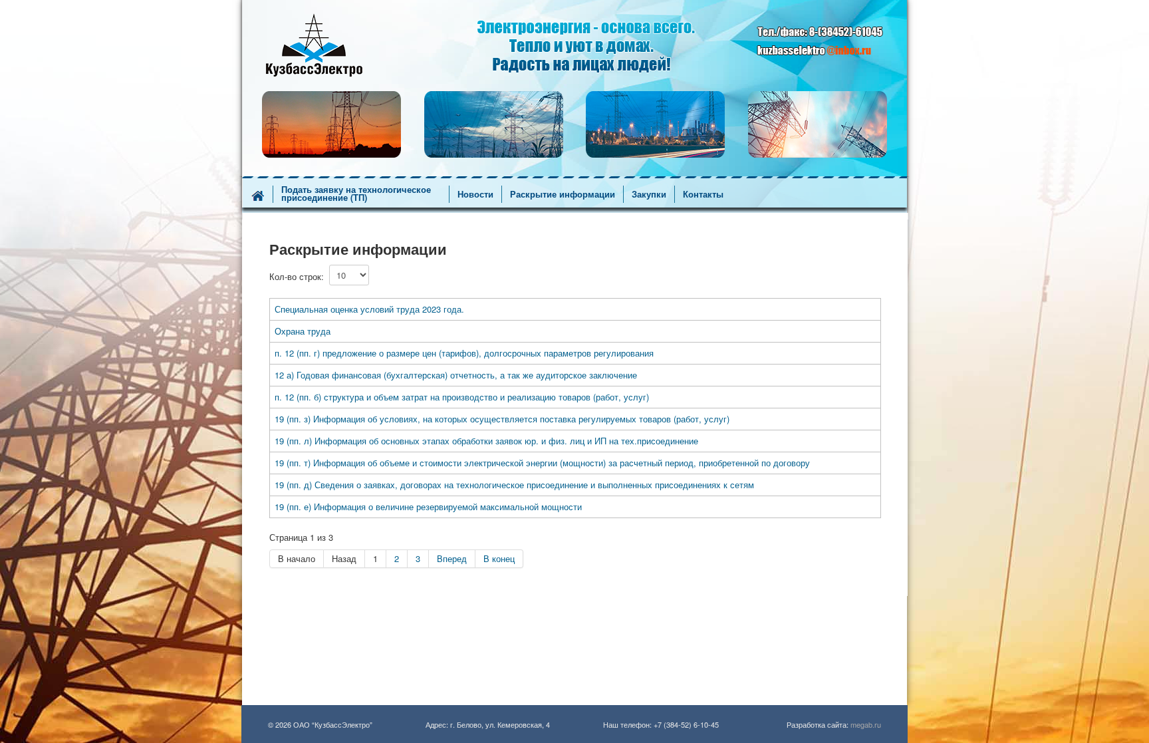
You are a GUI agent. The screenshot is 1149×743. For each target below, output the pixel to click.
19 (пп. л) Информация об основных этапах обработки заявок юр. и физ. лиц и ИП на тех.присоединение (486, 440)
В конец (499, 558)
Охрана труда (302, 331)
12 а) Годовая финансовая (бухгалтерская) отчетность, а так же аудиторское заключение (456, 375)
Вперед (452, 558)
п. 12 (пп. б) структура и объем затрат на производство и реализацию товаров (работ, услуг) (462, 396)
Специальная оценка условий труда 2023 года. (369, 309)
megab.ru (865, 724)
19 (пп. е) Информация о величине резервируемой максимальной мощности (428, 506)
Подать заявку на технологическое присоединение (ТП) (356, 194)
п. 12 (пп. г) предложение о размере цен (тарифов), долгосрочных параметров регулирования (464, 353)
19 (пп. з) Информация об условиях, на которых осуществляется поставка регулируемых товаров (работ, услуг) (502, 418)
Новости (475, 194)
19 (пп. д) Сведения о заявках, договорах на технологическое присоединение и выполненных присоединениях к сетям (514, 484)
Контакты (703, 194)
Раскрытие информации (562, 194)
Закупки (649, 194)
